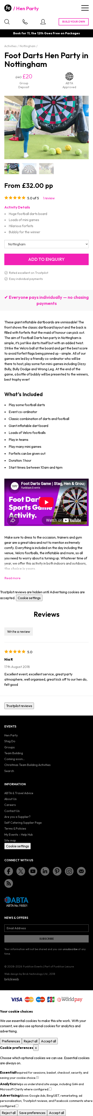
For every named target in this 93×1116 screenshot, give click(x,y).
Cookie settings (29, 598)
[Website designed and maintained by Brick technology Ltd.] (11, 979)
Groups (9, 747)
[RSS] (9, 883)
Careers (10, 805)
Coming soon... (14, 759)
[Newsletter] (81, 871)
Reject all (30, 1041)
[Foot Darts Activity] (46, 168)
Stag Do (9, 741)
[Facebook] (9, 871)
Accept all (48, 1041)
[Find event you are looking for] (7, 21)
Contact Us (12, 811)
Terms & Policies (15, 828)
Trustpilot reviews (19, 706)
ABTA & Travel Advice (18, 793)
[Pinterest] (57, 871)
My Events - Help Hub (18, 835)
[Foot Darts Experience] (29, 168)
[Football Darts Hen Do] (11, 168)
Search (9, 771)
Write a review (18, 631)
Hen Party (27, 8)
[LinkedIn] (45, 871)
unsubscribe (70, 949)
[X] (21, 871)
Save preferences (32, 1113)
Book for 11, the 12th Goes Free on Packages (46, 33)
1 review (49, 198)
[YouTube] (33, 871)
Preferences (11, 1041)
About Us (10, 799)
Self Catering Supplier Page (23, 823)
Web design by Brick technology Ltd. (26, 973)
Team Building (13, 753)
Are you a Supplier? (17, 817)
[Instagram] (69, 871)
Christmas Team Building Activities (27, 765)
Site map (10, 840)
